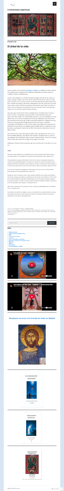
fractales (29, 211)
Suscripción (12, 245)
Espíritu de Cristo (21, 211)
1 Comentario (10, 214)
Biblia (10, 235)
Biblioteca (11, 242)
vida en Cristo (13, 213)
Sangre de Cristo (48, 211)
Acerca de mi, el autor (14, 236)
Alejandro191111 (29, 208)
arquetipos (23, 210)
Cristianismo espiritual (18, 9)
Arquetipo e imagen (31, 90)
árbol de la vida (30, 210)
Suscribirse (52, 223)
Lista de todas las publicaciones (17, 233)
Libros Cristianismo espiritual (16, 239)
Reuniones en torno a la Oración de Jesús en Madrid (32, 318)
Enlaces (11, 243)
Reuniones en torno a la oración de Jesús (19, 240)
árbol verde (37, 210)
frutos (33, 211)
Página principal (13, 232)
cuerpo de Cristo (45, 210)
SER (54, 211)
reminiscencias (40, 211)
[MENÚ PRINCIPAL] (55, 4)
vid (8, 213)
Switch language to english (15, 246)
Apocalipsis (16, 210)
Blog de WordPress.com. (13, 488)
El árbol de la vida (17, 46)
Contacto (11, 237)
